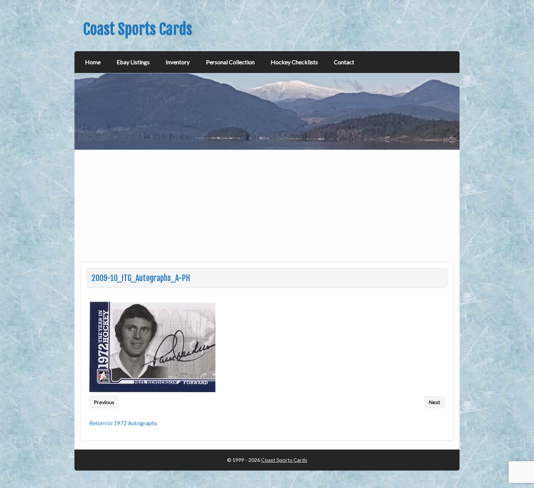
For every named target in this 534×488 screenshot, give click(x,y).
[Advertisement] (267, 210)
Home (93, 61)
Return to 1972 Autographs (123, 422)
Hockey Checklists (294, 61)
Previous (104, 402)
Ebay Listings (133, 61)
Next (434, 402)
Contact (344, 61)
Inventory (178, 61)
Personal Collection (230, 61)
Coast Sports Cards (284, 460)
